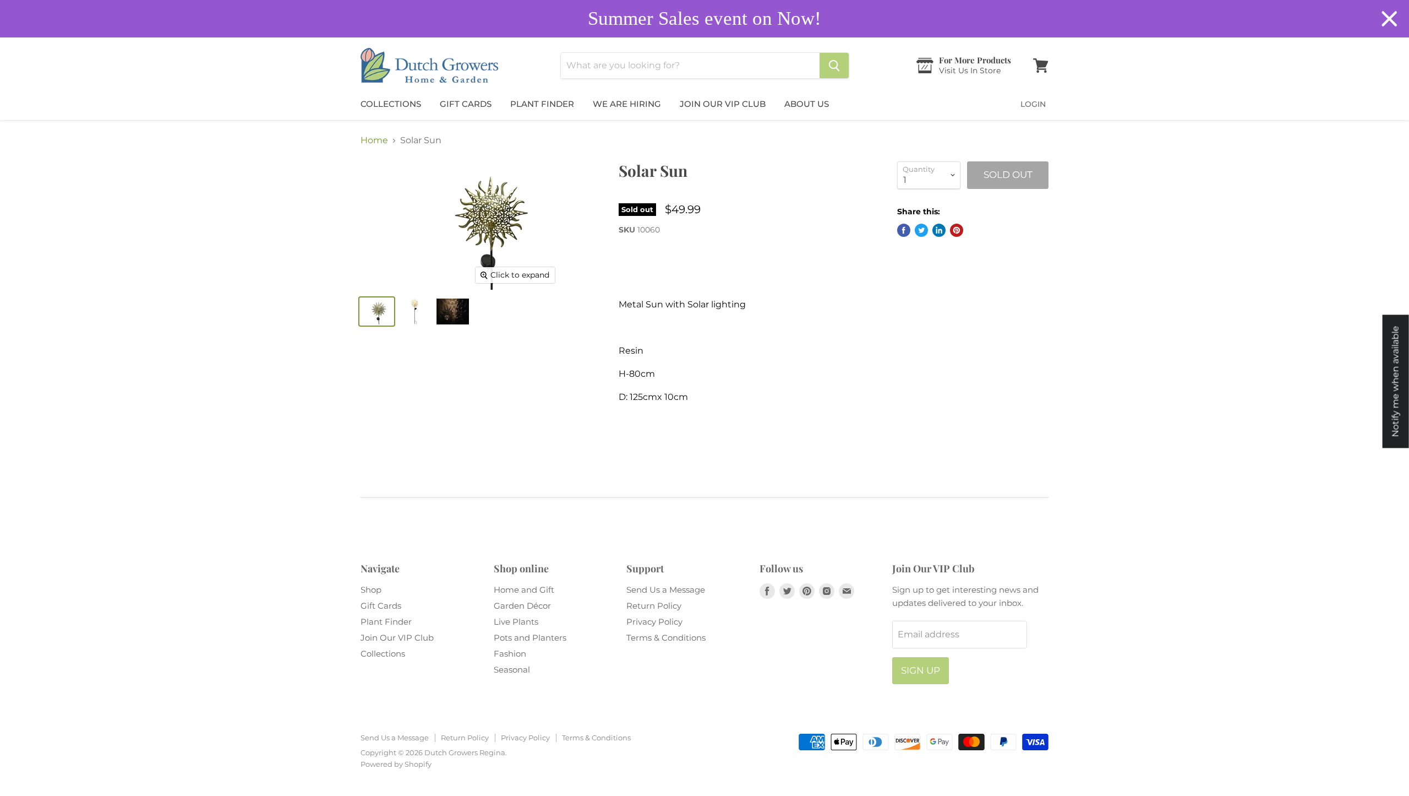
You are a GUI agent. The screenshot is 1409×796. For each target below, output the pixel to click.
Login (1033, 104)
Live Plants (516, 621)
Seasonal (512, 669)
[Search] (834, 65)
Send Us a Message (665, 589)
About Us (806, 104)
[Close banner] (1389, 19)
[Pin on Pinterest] (956, 230)
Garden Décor (522, 605)
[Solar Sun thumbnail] (376, 311)
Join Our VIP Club (723, 104)
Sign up (920, 670)
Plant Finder (542, 104)
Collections (391, 104)
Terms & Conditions (666, 637)
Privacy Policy (654, 621)
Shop (371, 589)
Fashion (510, 653)
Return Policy (653, 605)
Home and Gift (524, 589)
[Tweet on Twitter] (921, 230)
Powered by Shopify (396, 764)
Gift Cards (465, 104)
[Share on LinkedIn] (939, 230)
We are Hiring (627, 104)
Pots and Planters (530, 637)
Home (374, 140)
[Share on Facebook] (903, 230)
